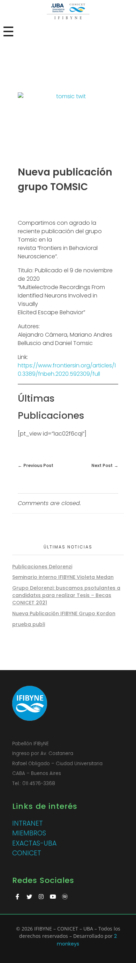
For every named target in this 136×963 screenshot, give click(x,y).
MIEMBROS (29, 833)
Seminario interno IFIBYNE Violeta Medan (63, 577)
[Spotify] (65, 896)
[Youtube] (53, 896)
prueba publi (28, 624)
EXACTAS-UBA (34, 843)
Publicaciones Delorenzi (42, 566)
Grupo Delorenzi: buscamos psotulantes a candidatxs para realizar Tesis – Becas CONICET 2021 (66, 595)
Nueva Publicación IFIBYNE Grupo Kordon (63, 613)
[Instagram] (41, 896)
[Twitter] (29, 896)
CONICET (26, 853)
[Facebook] (17, 896)
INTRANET (27, 823)
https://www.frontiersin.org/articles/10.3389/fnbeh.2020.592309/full (67, 369)
